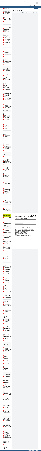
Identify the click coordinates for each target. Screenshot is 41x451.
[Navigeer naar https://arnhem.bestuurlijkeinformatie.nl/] (6, 2)
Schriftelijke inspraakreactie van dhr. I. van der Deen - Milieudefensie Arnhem (6, 136)
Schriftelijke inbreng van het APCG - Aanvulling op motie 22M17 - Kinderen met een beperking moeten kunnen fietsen (7, 176)
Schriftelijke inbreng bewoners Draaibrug (6, 285)
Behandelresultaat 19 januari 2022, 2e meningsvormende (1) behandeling (7, 62)
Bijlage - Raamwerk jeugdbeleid (6, 207)
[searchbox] (29, 3)
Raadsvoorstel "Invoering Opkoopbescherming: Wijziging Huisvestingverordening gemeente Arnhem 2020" (7, 351)
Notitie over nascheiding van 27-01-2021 (7, 140)
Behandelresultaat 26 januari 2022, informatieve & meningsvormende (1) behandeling (7, 395)
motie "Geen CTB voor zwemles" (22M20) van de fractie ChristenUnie (6, 170)
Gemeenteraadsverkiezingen (8, 4)
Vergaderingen (14, 4)
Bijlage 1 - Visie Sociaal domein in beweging (6, 23)
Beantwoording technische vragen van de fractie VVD (6, 95)
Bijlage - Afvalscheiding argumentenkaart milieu (6, 142)
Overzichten (17, 4)
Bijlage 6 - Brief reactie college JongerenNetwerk (6, 197)
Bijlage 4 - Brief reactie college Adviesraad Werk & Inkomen (6, 193)
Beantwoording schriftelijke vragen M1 (6, 303)
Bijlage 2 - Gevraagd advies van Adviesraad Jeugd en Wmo (6, 189)
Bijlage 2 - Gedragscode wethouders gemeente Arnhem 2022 (6, 329)
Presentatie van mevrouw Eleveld (6, 270)
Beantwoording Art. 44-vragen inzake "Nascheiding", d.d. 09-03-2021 (7, 123)
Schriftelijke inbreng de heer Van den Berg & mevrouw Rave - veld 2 (7, 276)
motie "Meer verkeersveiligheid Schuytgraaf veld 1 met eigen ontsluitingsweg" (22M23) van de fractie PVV (7, 248)
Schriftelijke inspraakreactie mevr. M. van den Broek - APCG (6, 131)
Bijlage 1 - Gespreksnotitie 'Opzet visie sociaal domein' (6, 38)
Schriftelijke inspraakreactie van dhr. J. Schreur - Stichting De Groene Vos (7, 134)
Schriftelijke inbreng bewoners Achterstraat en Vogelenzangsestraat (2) (6, 283)
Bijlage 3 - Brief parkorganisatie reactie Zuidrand (6, 263)
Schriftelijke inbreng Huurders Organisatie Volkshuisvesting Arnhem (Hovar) (7, 78)
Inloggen (36, 450)
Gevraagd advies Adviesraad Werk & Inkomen (7, 44)
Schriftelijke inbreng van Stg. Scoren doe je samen (7, 213)
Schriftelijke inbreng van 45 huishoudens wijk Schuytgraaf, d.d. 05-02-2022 (7, 305)
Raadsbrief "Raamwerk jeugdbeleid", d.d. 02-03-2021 (6, 205)
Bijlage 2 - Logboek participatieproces (6, 254)
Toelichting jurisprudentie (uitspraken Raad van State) (6, 402)
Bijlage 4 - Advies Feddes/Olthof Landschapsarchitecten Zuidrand (7, 266)
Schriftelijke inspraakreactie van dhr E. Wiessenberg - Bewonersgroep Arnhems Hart (6, 129)
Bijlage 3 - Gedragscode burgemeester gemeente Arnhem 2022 (7, 331)
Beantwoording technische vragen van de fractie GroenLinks (7, 360)
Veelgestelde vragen (30, 5)
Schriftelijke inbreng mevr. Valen (6, 287)
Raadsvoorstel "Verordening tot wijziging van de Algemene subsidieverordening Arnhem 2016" (7, 387)
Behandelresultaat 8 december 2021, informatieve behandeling (6, 57)
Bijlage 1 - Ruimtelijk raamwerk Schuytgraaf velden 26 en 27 (7, 259)
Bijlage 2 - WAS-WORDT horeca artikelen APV (6, 432)
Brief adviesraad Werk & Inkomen (6, 42)
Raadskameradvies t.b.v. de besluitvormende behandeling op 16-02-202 (7, 224)
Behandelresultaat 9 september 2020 (6, 41)
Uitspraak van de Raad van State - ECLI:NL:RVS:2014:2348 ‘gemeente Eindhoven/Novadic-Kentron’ (6, 405)
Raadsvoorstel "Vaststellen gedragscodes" (6, 323)
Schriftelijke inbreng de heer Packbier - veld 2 (7, 273)
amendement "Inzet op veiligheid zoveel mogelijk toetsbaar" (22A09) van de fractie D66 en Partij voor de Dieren (7, 424)
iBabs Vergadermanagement (31, 450)
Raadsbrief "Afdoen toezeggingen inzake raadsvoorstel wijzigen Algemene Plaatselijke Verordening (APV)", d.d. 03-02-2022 (7, 441)
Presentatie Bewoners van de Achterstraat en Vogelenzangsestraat (7, 292)
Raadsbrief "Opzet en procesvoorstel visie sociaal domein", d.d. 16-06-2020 (6, 36)
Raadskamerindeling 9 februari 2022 (6, 9)
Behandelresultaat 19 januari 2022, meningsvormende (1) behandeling (7, 314)
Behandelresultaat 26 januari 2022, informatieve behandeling (7, 138)
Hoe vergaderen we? (26, 5)
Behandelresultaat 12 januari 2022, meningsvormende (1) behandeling (7, 60)
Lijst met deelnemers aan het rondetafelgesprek (7, 125)
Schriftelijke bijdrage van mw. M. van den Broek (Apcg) (7, 54)
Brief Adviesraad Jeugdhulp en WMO (6, 46)
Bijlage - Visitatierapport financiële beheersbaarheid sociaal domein (6, 30)
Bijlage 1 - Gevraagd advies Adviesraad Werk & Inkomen (6, 187)
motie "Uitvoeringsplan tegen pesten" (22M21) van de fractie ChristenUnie (7, 173)
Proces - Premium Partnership (7, 98)
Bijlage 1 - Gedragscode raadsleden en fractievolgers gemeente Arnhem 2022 (6, 326)
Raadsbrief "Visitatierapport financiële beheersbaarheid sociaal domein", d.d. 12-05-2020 (7, 27)
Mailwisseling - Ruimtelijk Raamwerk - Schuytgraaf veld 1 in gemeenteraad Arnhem (7, 301)
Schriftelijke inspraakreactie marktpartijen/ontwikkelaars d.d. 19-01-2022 (6, 90)
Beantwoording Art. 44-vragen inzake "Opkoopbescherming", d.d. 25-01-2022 (7, 358)
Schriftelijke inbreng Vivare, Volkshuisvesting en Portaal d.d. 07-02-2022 (6, 83)
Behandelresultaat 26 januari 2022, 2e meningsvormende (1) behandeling (7, 103)
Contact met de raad (35, 5)
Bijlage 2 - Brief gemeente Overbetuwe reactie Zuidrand (6, 261)
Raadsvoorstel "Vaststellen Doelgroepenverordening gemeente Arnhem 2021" (6, 74)
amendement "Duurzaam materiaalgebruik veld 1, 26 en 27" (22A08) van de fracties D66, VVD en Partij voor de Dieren (7, 237)
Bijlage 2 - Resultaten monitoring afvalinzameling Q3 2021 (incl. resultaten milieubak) (6, 120)
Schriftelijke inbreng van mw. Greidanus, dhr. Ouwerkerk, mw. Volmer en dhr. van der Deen (7, 87)
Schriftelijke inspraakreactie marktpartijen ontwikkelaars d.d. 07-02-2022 (6, 100)
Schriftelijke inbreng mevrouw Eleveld (7, 268)
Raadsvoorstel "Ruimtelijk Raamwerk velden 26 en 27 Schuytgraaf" (6, 257)
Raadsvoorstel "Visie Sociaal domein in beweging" (7, 21)
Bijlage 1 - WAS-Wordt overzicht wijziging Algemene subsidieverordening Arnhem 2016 (7, 390)
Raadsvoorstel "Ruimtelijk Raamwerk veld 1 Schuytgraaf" (6, 250)
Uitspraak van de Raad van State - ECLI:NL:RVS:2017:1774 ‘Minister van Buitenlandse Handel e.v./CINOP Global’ (7, 412)
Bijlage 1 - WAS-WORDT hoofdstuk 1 (6, 430)
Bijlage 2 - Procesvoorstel (7, 39)
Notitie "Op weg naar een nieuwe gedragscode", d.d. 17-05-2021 (7, 336)
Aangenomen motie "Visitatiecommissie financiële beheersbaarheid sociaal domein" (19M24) (7, 32)
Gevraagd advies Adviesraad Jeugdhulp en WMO (7, 48)
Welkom (4, 4)
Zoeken (24, 1)
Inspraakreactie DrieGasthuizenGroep (5, 85)
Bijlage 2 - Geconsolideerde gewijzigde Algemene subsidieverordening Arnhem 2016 (7, 393)
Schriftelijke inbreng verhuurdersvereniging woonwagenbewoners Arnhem (6, 289)
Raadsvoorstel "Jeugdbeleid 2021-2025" (7, 178)
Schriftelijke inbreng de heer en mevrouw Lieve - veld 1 (7, 271)
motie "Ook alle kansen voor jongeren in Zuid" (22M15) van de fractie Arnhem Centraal (7, 168)
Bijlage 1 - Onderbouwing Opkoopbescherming (6, 354)
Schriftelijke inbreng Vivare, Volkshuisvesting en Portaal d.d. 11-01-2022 (6, 80)
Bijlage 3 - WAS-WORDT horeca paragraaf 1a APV (6, 434)
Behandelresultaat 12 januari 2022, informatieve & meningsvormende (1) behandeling (7, 93)
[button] (37, 3)
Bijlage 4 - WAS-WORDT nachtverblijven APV (6, 436)
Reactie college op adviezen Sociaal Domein (7, 50)
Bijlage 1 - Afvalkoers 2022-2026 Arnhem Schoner (6, 118)
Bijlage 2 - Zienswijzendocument (5, 356)
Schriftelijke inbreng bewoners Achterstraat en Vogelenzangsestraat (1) (6, 280)
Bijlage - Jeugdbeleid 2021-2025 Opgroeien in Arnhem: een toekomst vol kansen (6, 181)
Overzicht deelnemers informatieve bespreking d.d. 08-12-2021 (6, 53)
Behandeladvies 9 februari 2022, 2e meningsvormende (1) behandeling (6, 114)
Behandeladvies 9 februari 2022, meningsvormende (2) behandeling (6, 13)
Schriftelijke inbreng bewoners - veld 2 (6, 278)
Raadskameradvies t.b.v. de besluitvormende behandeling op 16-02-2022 (7, 65)
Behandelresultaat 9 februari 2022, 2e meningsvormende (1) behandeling (7, 151)
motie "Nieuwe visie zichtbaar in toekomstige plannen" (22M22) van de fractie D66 (7, 19)
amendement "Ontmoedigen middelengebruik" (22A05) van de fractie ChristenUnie (7, 160)
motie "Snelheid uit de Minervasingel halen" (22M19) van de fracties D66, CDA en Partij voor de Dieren (7, 244)
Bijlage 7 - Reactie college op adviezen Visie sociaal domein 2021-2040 (7, 200)
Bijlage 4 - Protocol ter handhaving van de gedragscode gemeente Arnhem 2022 (7, 334)
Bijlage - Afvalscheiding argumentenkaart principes (6, 144)
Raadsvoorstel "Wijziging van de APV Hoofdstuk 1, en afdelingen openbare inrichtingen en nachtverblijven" (7, 427)
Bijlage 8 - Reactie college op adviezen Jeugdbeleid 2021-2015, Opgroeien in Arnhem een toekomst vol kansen (7, 202)
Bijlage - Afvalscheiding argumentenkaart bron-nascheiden (7, 146)
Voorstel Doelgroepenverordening (6, 97)
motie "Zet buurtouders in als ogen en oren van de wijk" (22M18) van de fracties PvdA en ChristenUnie (7, 16)
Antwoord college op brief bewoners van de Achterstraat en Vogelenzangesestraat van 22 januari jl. (7, 308)
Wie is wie (22, 4)
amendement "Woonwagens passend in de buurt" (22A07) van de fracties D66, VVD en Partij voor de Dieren (7, 233)
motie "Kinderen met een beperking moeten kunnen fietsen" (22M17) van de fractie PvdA (7, 165)
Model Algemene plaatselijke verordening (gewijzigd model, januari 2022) (7, 438)
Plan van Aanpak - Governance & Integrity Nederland (7, 338)
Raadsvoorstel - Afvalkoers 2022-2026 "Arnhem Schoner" (6, 116)
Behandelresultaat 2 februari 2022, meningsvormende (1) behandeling (7, 148)
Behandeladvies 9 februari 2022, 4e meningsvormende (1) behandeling (6, 71)
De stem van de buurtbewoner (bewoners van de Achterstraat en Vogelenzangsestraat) (7, 298)
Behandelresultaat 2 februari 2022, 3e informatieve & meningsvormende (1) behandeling (7, 106)
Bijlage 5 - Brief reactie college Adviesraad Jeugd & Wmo (7, 195)
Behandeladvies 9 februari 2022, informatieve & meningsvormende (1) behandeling (7, 321)
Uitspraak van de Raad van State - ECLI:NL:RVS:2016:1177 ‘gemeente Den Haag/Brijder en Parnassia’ (6, 408)
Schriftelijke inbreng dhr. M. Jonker (6, 127)
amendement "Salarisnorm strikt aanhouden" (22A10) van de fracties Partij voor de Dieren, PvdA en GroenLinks (7, 383)
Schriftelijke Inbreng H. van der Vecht (6, 363)
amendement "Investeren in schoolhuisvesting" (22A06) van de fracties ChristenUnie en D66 (7, 162)
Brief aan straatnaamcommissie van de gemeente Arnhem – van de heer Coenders (6, 295)
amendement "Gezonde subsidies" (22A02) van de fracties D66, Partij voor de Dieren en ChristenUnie (7, 380)
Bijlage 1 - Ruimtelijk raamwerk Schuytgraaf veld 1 (6, 252)
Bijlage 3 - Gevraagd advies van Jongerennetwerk (6, 191)
